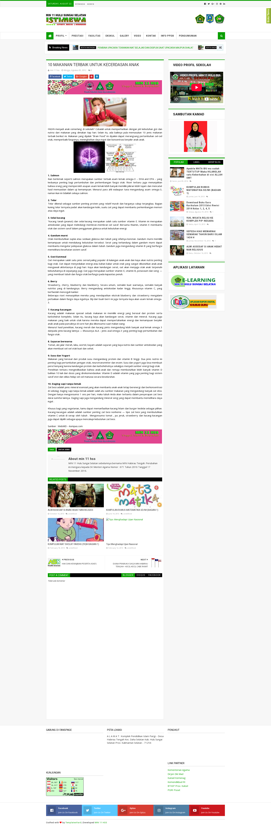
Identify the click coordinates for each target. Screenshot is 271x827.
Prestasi (77, 36)
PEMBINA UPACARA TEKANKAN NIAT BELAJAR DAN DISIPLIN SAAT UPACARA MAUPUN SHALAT (118, 47)
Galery (124, 36)
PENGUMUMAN (188, 36)
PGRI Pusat (174, 790)
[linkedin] (224, 4)
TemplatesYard (73, 822)
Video (137, 36)
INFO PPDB (167, 36)
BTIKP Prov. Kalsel (178, 785)
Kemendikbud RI (176, 782)
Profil (60, 36)
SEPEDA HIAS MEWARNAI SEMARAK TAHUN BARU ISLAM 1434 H (204, 234)
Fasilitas (94, 36)
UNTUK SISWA (64, 449)
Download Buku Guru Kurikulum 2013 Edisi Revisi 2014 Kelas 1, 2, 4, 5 (202, 205)
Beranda (80, 4)
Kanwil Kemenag (177, 777)
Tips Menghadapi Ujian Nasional (122, 544)
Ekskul (110, 36)
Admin (90, 4)
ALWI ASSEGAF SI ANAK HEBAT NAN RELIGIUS (70, 510)
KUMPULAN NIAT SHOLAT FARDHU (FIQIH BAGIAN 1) (73, 544)
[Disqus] (105, 672)
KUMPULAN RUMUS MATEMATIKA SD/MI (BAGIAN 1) (132, 510)
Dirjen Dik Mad (175, 774)
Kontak (151, 36)
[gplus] (213, 4)
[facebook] (205, 4)
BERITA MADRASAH (186, 47)
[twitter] (208, 4)
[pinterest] (220, 4)
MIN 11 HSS (101, 822)
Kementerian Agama (179, 769)
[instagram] (216, 4)
